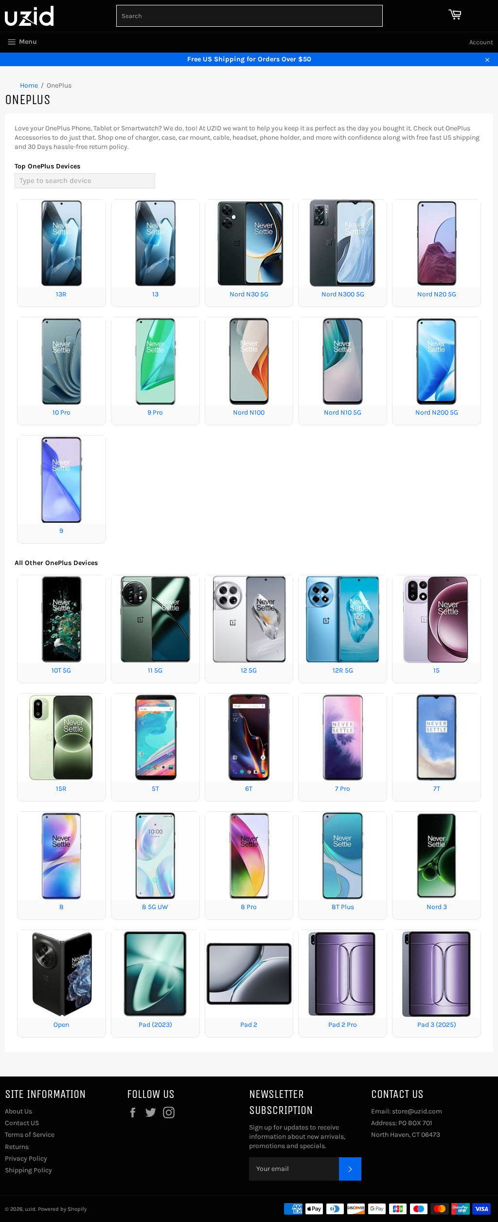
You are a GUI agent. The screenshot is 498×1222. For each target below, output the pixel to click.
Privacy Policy (26, 1158)
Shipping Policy (28, 1170)
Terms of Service (29, 1135)
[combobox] (249, 16)
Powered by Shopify (62, 1209)
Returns (17, 1147)
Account (481, 42)
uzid (30, 1209)
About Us (18, 1111)
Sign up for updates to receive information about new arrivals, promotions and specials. (297, 1136)
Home (29, 85)
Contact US (22, 1123)
